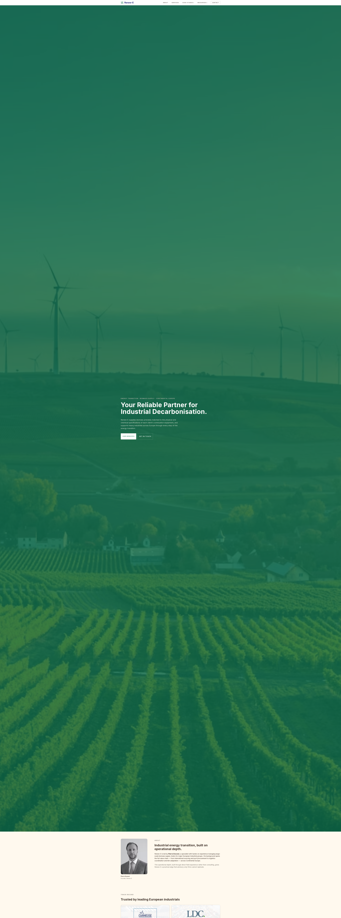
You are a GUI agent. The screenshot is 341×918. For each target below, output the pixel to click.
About (165, 2)
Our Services (128, 436)
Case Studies (188, 2)
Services (175, 2)
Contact (215, 2)
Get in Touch (145, 436)
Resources (202, 2)
